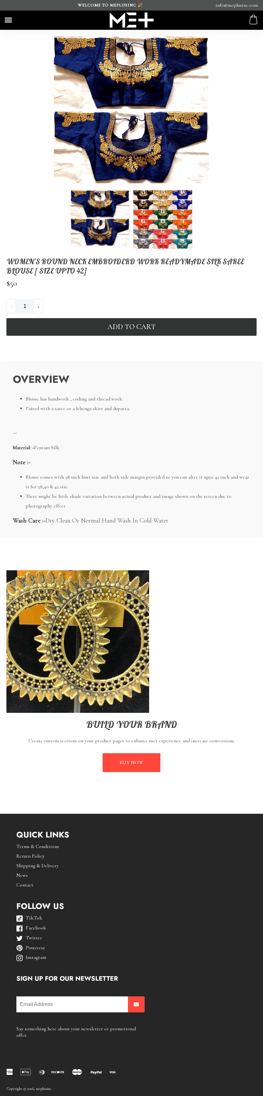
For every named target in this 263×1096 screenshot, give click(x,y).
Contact (24, 885)
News (22, 875)
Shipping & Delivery (37, 865)
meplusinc (43, 1088)
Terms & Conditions (37, 846)
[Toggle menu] (8, 20)
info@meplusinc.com (237, 5)
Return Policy (30, 856)
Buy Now (131, 762)
